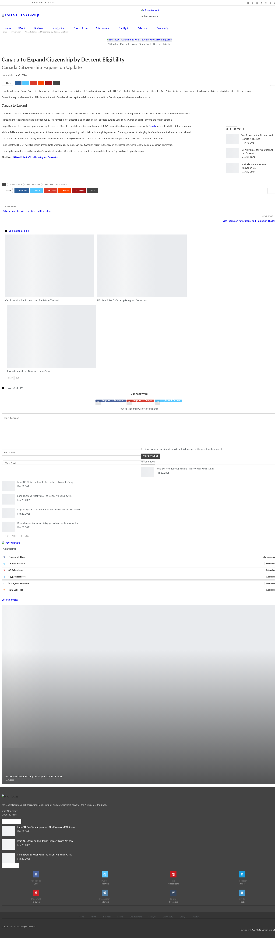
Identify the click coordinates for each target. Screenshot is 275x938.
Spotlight (123, 28)
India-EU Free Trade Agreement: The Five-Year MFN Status (185, 469)
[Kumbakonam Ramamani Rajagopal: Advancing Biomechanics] (8, 527)
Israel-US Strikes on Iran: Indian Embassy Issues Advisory (45, 482)
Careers (52, 3)
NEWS (21, 28)
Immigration (58, 28)
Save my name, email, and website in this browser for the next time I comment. (183, 449)
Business (38, 28)
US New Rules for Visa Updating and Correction (35, 157)
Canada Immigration (33, 184)
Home (8, 28)
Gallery (196, 917)
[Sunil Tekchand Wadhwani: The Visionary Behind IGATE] (8, 499)
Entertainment (102, 28)
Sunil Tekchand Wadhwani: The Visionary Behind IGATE (44, 496)
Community (162, 28)
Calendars (142, 28)
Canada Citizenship (15, 184)
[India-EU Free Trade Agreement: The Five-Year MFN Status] (147, 472)
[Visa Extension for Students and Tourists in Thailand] (232, 139)
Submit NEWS (39, 3)
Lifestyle (183, 917)
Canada (152, 126)
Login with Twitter (171, 401)
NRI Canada (60, 184)
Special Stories (81, 28)
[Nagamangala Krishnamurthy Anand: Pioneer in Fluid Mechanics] (8, 513)
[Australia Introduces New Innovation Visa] (232, 168)
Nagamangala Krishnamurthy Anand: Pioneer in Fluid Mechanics (48, 510)
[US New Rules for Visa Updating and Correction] (232, 153)
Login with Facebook (113, 401)
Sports (120, 917)
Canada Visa (48, 184)
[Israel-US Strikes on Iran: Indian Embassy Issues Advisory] (8, 486)
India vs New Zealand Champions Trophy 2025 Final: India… (34, 777)
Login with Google (142, 401)
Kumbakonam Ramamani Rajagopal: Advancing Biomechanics (47, 523)
